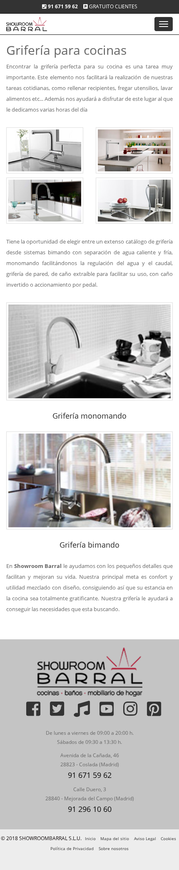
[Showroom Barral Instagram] (126, 712)
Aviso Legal (145, 838)
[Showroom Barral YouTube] (102, 712)
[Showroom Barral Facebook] (29, 712)
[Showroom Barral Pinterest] (150, 712)
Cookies (168, 838)
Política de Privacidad (72, 848)
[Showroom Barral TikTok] (77, 712)
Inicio (90, 838)
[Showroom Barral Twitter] (53, 712)
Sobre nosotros (114, 848)
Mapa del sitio (114, 838)
